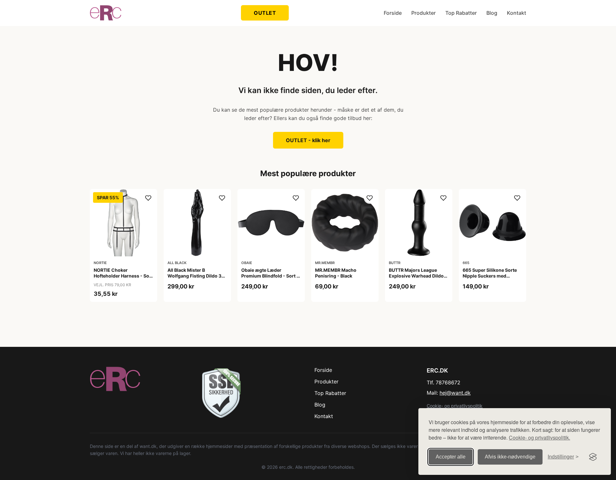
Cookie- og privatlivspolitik (455, 405)
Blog (491, 13)
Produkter (423, 13)
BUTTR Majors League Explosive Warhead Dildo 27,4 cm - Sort (416, 275)
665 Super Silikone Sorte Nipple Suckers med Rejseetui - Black (490, 275)
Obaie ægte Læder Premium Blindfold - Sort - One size (270, 275)
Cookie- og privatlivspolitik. (539, 437)
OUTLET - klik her (308, 140)
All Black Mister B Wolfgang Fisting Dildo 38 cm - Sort (195, 275)
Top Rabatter (461, 13)
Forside (393, 13)
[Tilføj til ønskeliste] (148, 198)
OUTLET (265, 13)
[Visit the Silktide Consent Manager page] (593, 457)
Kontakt (516, 13)
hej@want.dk (455, 393)
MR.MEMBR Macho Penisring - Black (335, 273)
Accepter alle (451, 456)
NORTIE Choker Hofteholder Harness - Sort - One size (123, 275)
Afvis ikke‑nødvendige (510, 456)
